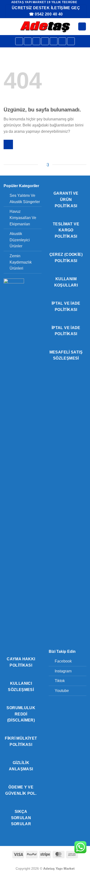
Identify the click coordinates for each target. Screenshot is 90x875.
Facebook (63, 661)
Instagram (63, 671)
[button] (6, 26)
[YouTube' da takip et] (71, 41)
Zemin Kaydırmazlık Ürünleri (21, 262)
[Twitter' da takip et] (45, 41)
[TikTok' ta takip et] (36, 41)
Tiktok (60, 681)
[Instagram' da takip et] (28, 41)
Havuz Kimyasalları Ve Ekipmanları (23, 217)
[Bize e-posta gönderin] (54, 41)
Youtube (62, 691)
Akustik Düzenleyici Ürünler (20, 240)
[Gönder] (8, 144)
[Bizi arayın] (62, 41)
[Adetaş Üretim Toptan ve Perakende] (45, 26)
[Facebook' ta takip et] (19, 41)
